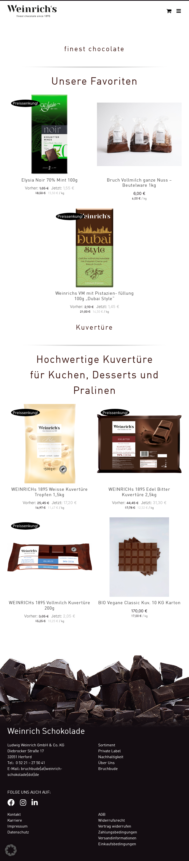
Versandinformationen (117, 838)
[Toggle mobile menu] (179, 11)
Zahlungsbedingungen (117, 832)
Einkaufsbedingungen (117, 844)
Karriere (14, 821)
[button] (11, 850)
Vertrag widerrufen (114, 827)
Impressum (17, 827)
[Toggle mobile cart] (169, 11)
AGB (102, 815)
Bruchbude (108, 769)
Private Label (109, 751)
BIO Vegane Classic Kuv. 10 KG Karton (139, 603)
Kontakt (14, 815)
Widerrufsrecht (111, 821)
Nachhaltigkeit (110, 757)
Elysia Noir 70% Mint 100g (49, 180)
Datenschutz (18, 832)
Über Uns (106, 763)
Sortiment (106, 745)
